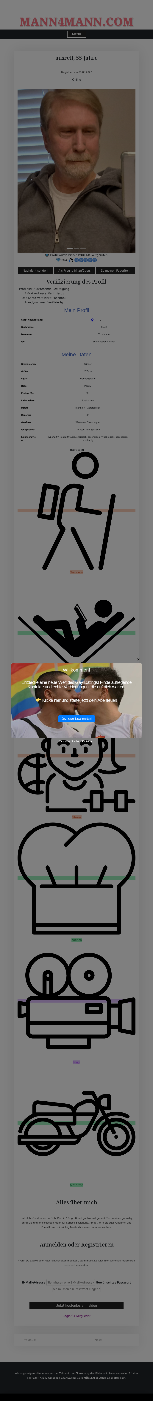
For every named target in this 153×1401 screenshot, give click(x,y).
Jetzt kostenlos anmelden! (76, 718)
